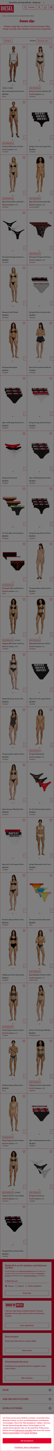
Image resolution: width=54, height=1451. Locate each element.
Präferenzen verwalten (24, 1430)
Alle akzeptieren (27, 1441)
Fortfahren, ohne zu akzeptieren (27, 1447)
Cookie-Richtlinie (30, 1433)
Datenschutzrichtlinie (11, 1433)
